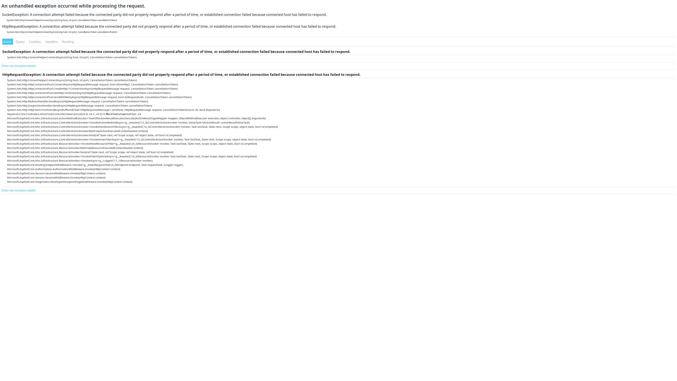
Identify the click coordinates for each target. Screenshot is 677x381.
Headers (52, 42)
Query (21, 42)
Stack (7, 42)
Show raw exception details (18, 65)
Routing (68, 42)
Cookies (35, 42)
